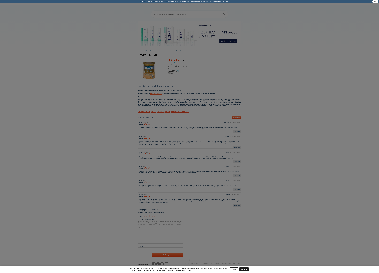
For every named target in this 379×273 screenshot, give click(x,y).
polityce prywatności (150, 270)
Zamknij (375, 1)
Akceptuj (244, 269)
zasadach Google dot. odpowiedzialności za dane (176, 270)
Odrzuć (234, 269)
